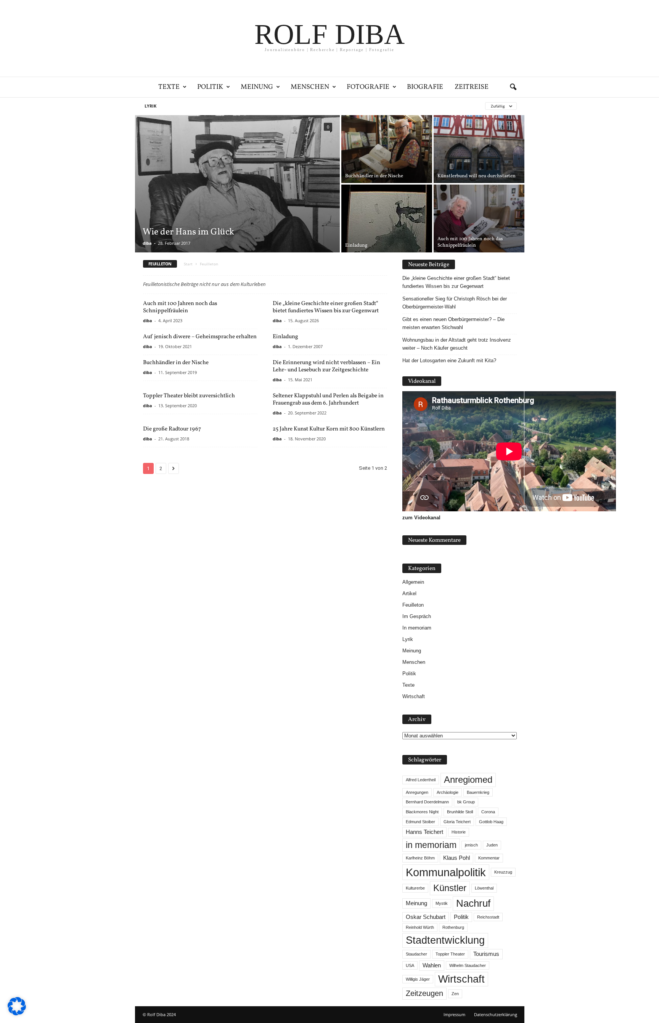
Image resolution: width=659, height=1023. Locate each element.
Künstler (449, 888)
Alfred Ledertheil (421, 779)
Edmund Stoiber (420, 821)
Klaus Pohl (456, 858)
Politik (210, 87)
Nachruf (473, 903)
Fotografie (368, 87)
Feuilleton (413, 605)
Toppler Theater (450, 954)
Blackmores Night (422, 811)
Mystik (442, 903)
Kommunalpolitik (446, 872)
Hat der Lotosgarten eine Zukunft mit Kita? (449, 360)
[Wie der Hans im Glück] (237, 183)
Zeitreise (472, 87)
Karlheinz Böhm (420, 858)
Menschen (310, 87)
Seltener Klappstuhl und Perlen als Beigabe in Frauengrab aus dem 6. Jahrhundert (328, 399)
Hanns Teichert (424, 832)
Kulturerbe (415, 888)
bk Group (466, 802)
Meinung (257, 87)
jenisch (471, 845)
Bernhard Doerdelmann (427, 802)
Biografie (425, 87)
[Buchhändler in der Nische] (386, 149)
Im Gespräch (416, 616)
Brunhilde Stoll (460, 811)
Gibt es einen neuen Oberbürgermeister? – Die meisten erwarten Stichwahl (453, 323)
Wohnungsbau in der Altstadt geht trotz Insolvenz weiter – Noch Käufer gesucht (456, 344)
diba (147, 243)
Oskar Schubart (425, 917)
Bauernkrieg (478, 792)
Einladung (285, 337)
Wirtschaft (413, 696)
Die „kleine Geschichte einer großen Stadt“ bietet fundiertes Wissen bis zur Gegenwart (326, 307)
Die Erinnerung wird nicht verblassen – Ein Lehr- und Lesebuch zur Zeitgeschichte (326, 366)
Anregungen (417, 792)
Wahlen (432, 965)
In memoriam (416, 628)
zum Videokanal (421, 517)
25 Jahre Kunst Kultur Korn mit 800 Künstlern (329, 429)
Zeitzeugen (424, 993)
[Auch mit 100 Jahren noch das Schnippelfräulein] (479, 218)
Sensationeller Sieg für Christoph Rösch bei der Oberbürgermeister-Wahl (454, 303)
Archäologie (447, 792)
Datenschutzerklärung (495, 1014)
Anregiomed (468, 779)
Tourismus (486, 954)
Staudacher (416, 954)
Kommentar (489, 858)
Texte (169, 87)
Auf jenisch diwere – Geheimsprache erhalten (200, 337)
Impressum (454, 1014)
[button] (513, 87)
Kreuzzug (503, 872)
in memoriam (431, 845)
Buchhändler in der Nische (176, 363)
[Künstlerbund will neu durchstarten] (479, 149)
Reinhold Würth (420, 927)
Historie (459, 832)
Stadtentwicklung (445, 940)
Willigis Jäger (418, 979)
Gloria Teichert (457, 821)
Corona (488, 811)
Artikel (409, 593)
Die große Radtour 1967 (172, 429)
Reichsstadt (488, 917)
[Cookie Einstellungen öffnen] (17, 1014)
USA (410, 965)
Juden (492, 845)
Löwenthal (484, 888)
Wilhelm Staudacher (467, 965)
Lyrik (150, 106)
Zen (455, 993)
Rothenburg (453, 927)
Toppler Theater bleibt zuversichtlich (189, 396)
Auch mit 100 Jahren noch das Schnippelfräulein (180, 307)
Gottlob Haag (491, 821)
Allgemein (413, 582)
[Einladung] (386, 218)
